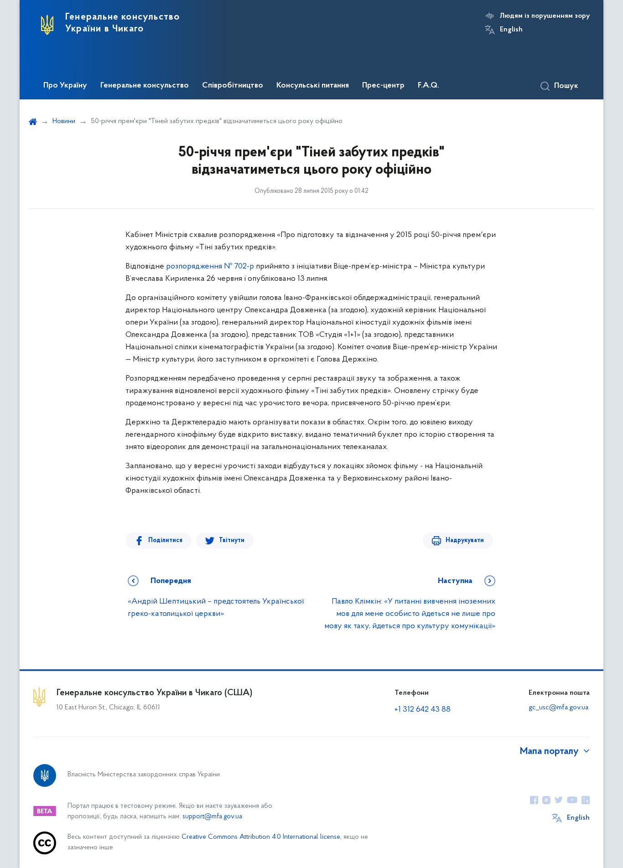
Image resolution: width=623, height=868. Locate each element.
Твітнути (231, 540)
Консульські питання (312, 86)
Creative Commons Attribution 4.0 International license (261, 837)
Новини (63, 121)
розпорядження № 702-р (210, 267)
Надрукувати (465, 540)
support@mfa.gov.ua (212, 816)
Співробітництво (232, 86)
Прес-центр (383, 86)
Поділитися (165, 540)
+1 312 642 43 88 (423, 710)
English (511, 29)
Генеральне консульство (144, 86)
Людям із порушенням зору (545, 16)
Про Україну (65, 86)
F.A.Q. (428, 86)
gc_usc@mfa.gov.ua (558, 707)
